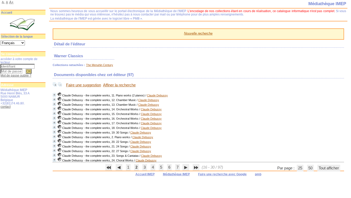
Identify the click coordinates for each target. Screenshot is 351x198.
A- (3, 2)
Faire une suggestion (83, 85)
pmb (258, 174)
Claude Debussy (157, 95)
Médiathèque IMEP (176, 174)
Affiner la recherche (119, 85)
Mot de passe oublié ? (16, 75)
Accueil (6, 12)
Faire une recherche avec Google (222, 174)
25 (300, 168)
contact (6, 106)
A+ (11, 2)
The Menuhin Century (99, 65)
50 (310, 168)
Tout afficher (329, 168)
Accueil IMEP (145, 174)
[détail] (54, 94)
